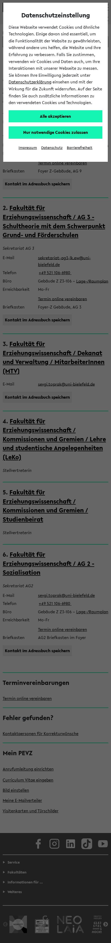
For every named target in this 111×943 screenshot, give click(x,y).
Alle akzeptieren (55, 116)
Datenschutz (52, 147)
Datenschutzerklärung (30, 82)
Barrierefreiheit (79, 147)
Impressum (28, 147)
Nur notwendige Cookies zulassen (55, 132)
